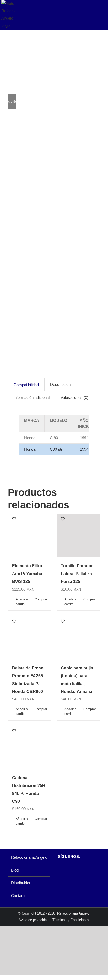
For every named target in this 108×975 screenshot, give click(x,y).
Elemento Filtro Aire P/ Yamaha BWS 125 (27, 574)
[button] (14, 518)
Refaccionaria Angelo (29, 857)
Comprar (41, 599)
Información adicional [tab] (31, 397)
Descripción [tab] (60, 384)
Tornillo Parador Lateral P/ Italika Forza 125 (77, 574)
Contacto (18, 895)
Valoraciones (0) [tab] (74, 397)
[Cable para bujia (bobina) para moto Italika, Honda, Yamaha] (78, 637)
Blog (15, 870)
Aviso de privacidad (33, 920)
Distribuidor (20, 883)
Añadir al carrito (22, 602)
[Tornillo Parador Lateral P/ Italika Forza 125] (78, 535)
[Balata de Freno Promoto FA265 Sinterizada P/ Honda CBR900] (29, 637)
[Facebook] (60, 870)
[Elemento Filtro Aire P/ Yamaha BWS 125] (29, 535)
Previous (12, 101)
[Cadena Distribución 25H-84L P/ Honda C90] (29, 747)
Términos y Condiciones (70, 920)
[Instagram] (69, 870)
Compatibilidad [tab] (26, 384)
